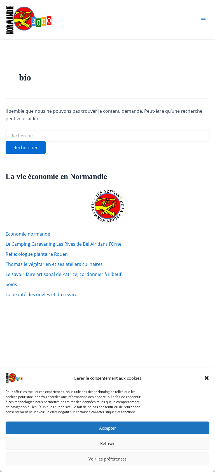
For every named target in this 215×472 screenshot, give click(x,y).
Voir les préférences (107, 459)
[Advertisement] (41, 331)
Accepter (107, 428)
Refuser (107, 443)
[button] (206, 378)
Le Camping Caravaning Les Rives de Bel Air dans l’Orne (63, 244)
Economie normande (28, 234)
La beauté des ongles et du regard (42, 294)
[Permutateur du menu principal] (203, 19)
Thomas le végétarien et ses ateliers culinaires (54, 264)
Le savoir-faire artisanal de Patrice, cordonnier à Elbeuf (63, 274)
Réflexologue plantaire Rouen (37, 254)
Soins (11, 284)
